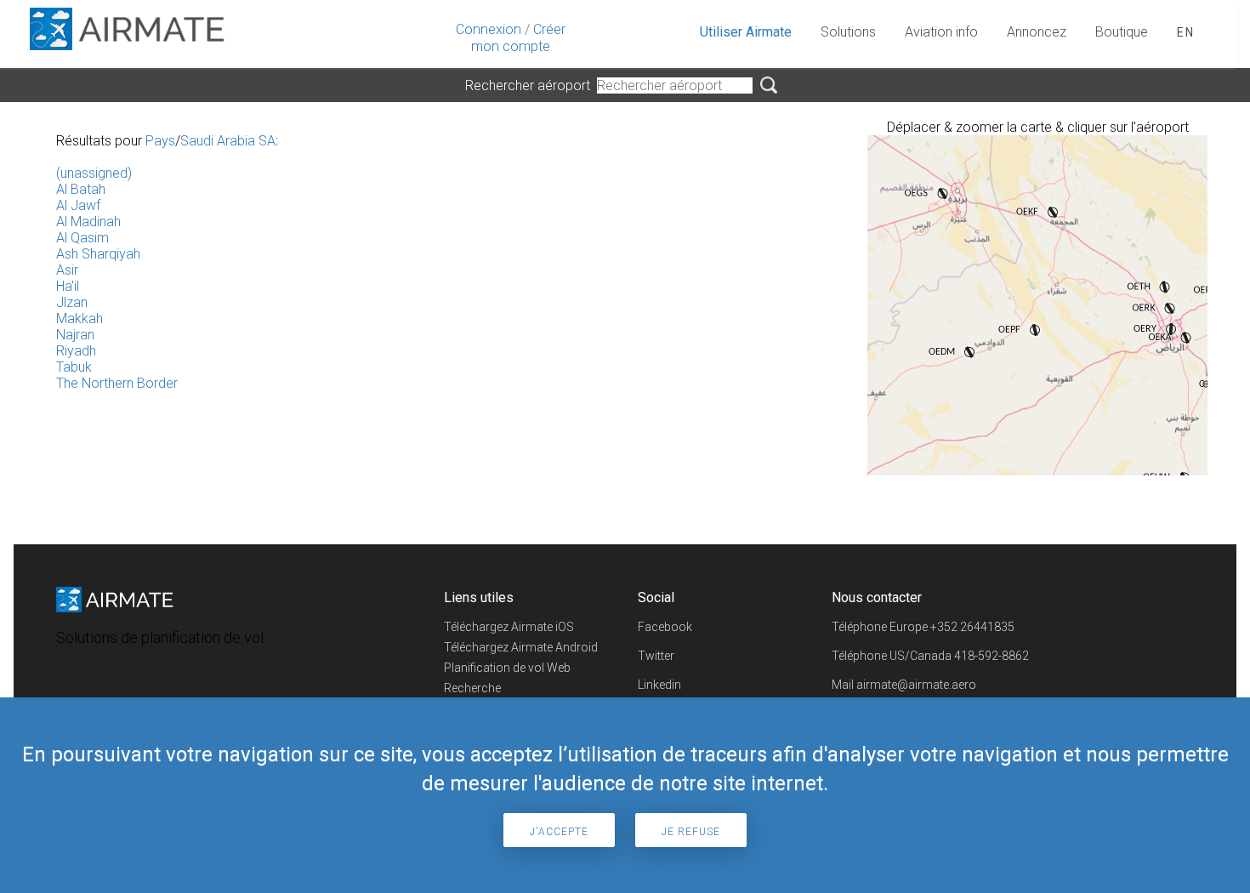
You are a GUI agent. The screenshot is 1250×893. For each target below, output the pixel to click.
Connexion (488, 29)
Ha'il (67, 286)
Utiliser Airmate (746, 32)
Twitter (656, 656)
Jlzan (72, 302)
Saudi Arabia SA (228, 141)
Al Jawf (78, 205)
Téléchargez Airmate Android (521, 647)
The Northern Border (117, 383)
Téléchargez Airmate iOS (509, 627)
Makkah (79, 318)
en (1186, 32)
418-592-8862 (991, 656)
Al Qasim (82, 238)
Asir (67, 270)
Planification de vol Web (507, 667)
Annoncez (1036, 32)
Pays (160, 141)
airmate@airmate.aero (916, 684)
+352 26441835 (972, 627)
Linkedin (659, 684)
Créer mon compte (518, 37)
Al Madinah (88, 221)
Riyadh (76, 351)
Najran (75, 335)
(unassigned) (94, 173)
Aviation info (941, 32)
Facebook (665, 627)
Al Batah (80, 189)
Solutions (848, 32)
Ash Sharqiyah (98, 254)
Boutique (1121, 32)
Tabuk (74, 367)
